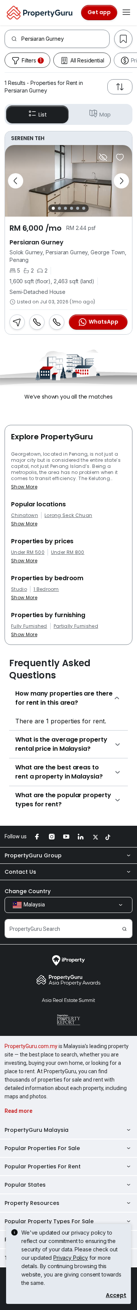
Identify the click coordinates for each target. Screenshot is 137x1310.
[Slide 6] (83, 208)
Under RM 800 (67, 552)
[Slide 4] (71, 208)
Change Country (28, 891)
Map (105, 114)
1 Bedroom (46, 589)
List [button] (42, 114)
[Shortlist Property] (120, 157)
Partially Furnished (76, 626)
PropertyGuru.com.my (31, 1046)
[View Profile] (68, 138)
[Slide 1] (53, 208)
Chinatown (24, 515)
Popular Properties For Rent (43, 1166)
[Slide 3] (65, 208)
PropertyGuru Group (33, 855)
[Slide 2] (59, 208)
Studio (19, 589)
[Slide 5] (77, 208)
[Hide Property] (103, 157)
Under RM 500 (28, 552)
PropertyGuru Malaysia (36, 1130)
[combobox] (65, 38)
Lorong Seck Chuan (68, 515)
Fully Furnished (29, 626)
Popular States (25, 1185)
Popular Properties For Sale (42, 1148)
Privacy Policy (70, 1257)
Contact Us (20, 872)
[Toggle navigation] (126, 13)
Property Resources (32, 1203)
